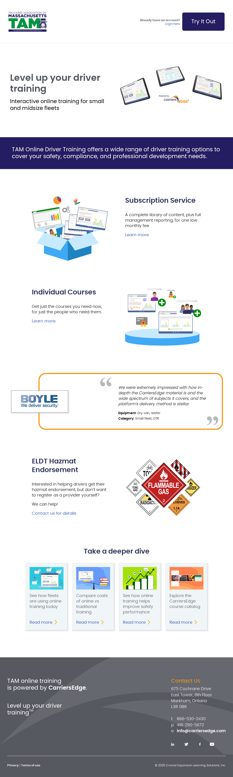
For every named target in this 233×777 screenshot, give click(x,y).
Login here (172, 24)
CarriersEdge (67, 688)
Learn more (137, 235)
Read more (41, 622)
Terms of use (30, 765)
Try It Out (203, 21)
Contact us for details (54, 513)
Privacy (13, 765)
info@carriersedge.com (201, 731)
